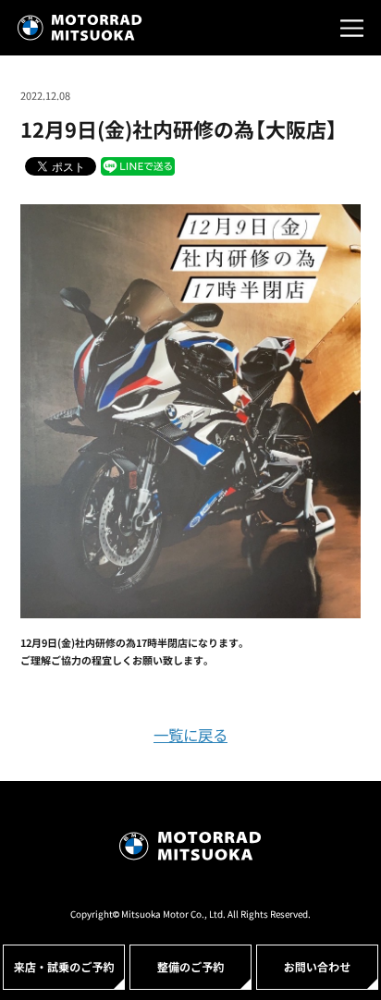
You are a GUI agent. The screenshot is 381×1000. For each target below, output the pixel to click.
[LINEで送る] (138, 165)
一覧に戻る (190, 735)
